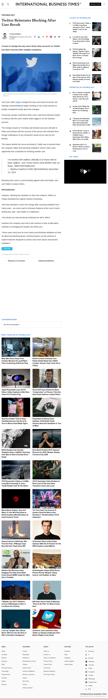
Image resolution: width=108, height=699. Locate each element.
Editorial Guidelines (46, 261)
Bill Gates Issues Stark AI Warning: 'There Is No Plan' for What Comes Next (46, 604)
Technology (5, 671)
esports (25, 678)
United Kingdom (69, 661)
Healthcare (26, 658)
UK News (4, 654)
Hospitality (26, 654)
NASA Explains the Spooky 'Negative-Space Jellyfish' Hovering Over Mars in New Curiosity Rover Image (81, 53)
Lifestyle (4, 678)
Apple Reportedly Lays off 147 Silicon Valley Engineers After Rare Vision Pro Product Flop (15, 392)
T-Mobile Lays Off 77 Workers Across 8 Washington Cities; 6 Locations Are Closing (14, 604)
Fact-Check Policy (49, 674)
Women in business (29, 674)
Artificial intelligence (29, 671)
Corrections (47, 668)
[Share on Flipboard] (47, 37)
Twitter (18, 102)
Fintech (25, 684)
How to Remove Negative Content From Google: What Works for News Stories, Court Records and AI (81, 97)
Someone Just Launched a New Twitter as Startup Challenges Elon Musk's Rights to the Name (46, 633)
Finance (25, 664)
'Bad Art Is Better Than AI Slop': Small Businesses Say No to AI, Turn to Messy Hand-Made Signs (15, 421)
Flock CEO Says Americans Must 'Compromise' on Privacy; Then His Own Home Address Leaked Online (46, 392)
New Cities (26, 681)
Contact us (47, 654)
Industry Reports (28, 688)
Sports (4, 681)
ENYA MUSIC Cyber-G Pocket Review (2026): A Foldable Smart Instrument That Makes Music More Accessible (81, 135)
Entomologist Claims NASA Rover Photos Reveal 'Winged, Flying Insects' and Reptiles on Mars (46, 573)
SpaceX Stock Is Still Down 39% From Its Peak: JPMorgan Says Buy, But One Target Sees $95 (14, 544)
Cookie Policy (48, 664)
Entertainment (6, 674)
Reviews (4, 684)
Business (4, 661)
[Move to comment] (59, 37)
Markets (4, 658)
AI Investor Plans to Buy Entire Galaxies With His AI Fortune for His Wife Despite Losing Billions (46, 544)
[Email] (55, 37)
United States (68, 664)
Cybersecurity (27, 668)
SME (3, 664)
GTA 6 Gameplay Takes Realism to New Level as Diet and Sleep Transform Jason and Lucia (46, 483)
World (3, 651)
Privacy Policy (48, 661)
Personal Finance (7, 668)
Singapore (67, 658)
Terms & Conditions (50, 658)
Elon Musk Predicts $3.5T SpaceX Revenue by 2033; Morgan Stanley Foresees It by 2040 (46, 452)
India (65, 654)
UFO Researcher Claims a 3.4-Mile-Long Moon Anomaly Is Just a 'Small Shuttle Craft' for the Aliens (15, 483)
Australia (67, 651)
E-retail (25, 651)
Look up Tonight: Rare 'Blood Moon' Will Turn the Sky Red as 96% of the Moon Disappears (14, 633)
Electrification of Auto (29, 661)
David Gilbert (16, 34)
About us (46, 651)
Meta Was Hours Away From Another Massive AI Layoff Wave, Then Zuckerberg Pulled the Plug (15, 361)
